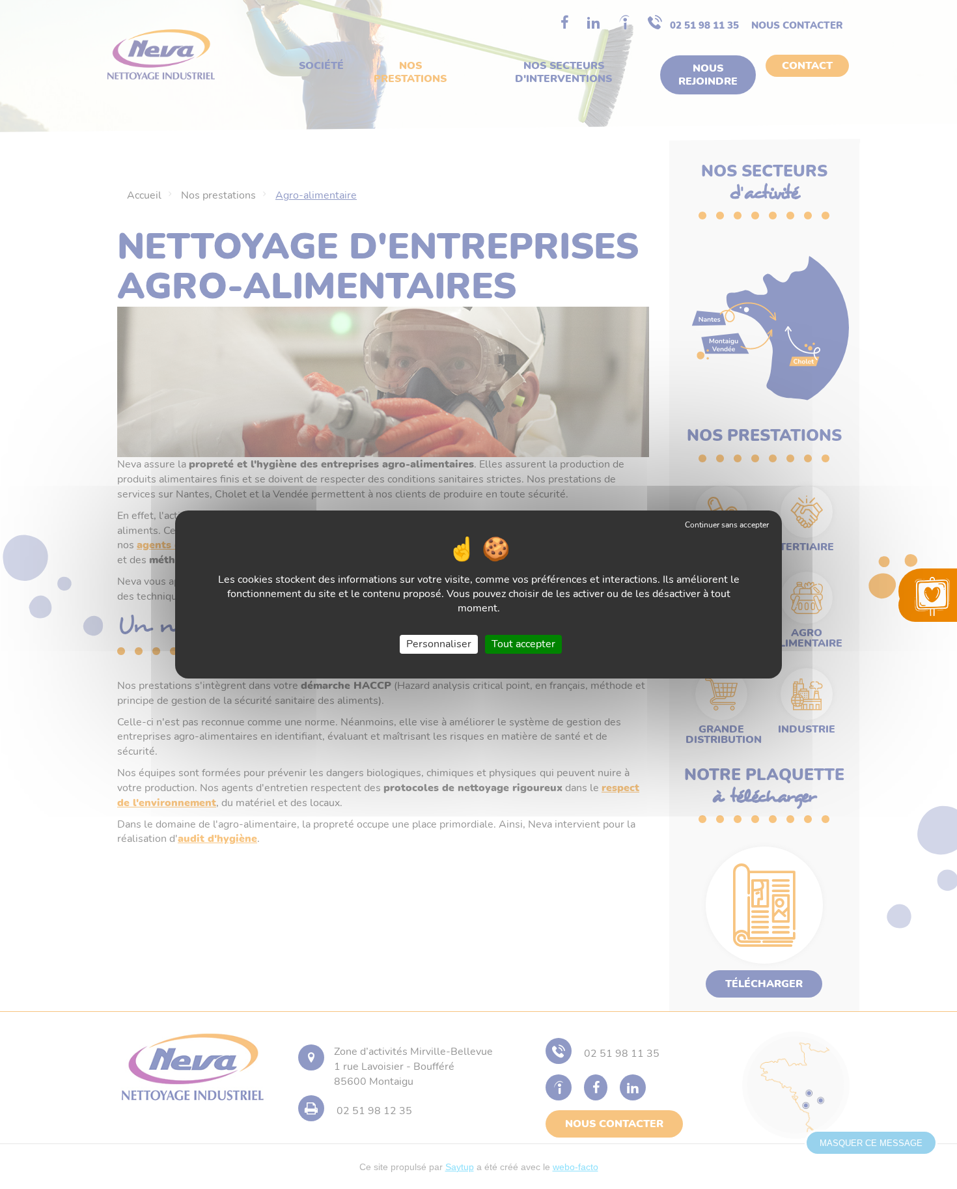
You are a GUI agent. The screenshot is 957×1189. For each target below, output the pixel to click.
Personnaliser (438, 644)
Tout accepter (523, 644)
